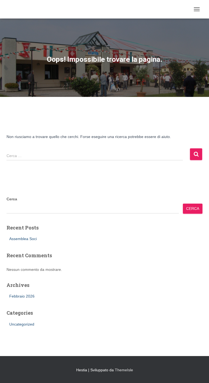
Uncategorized (21, 324)
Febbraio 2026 (22, 296)
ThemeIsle (124, 370)
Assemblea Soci (23, 239)
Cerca (12, 199)
